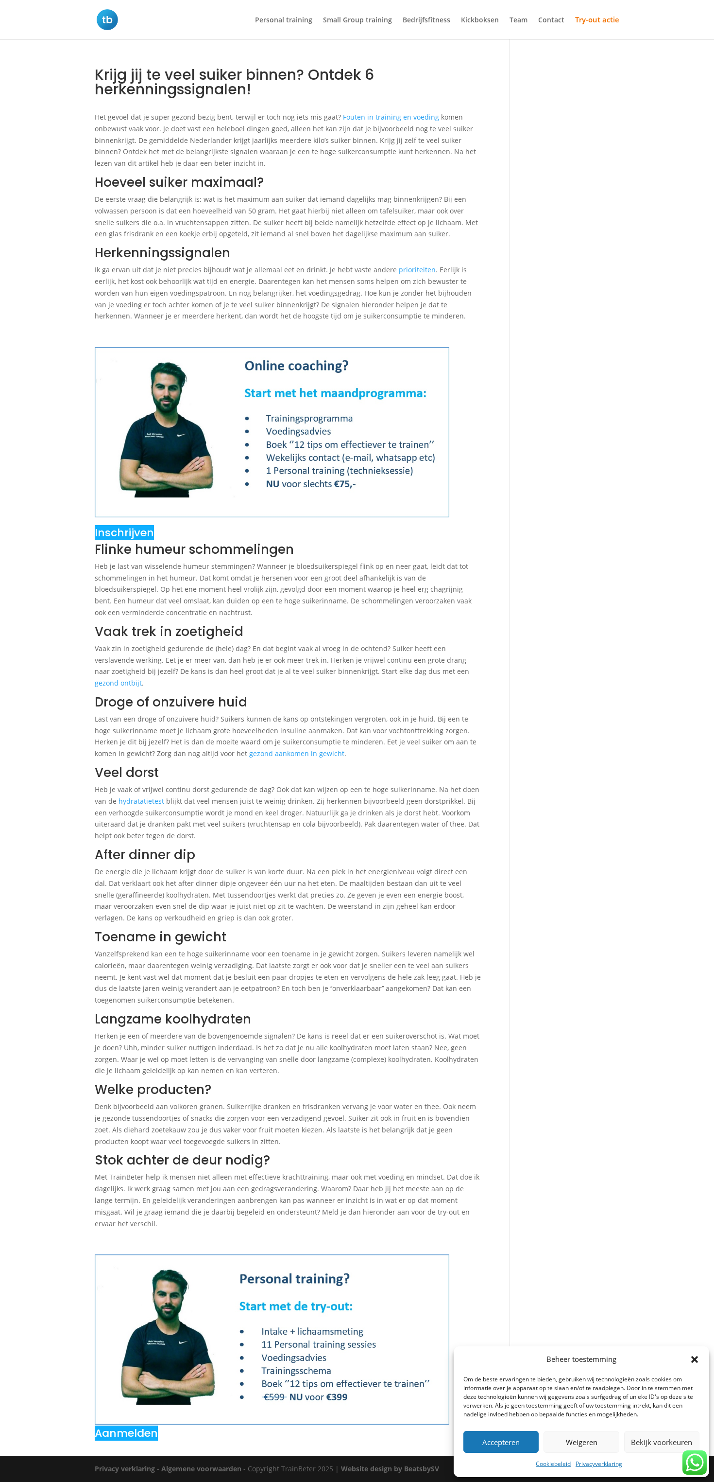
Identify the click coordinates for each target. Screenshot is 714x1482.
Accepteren (501, 1442)
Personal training (283, 20)
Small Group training (357, 20)
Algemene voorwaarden (201, 1468)
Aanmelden (126, 1433)
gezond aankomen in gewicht (296, 753)
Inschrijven (124, 532)
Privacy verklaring (125, 1468)
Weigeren (581, 1442)
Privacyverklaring (599, 1464)
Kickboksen (480, 20)
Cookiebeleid (553, 1464)
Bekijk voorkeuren (661, 1442)
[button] (694, 1359)
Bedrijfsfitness (426, 20)
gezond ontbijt (118, 683)
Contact (551, 20)
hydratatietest (141, 801)
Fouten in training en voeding (391, 117)
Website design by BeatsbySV (390, 1468)
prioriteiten (417, 269)
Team (518, 20)
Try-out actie (597, 20)
